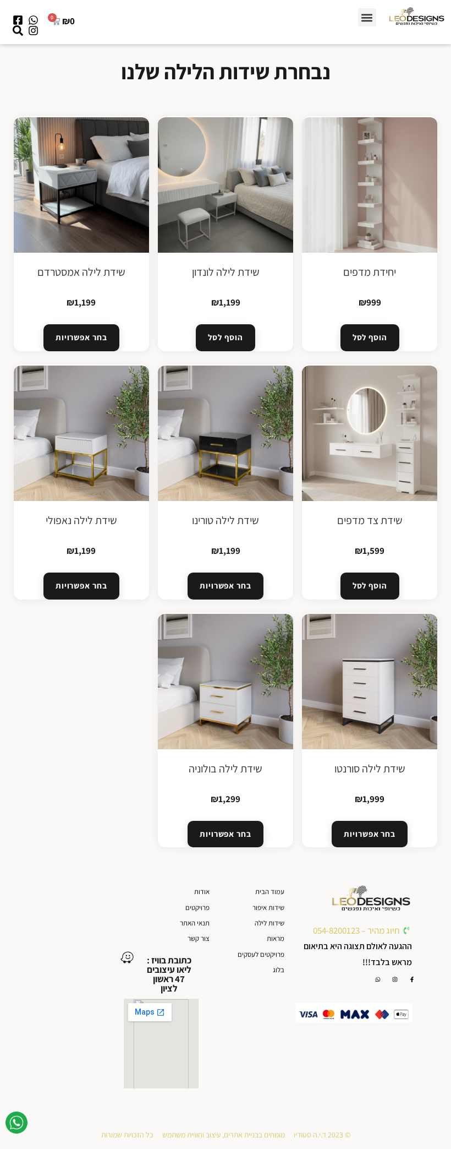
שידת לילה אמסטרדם (81, 272)
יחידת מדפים (369, 272)
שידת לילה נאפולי (81, 520)
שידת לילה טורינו (225, 520)
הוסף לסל (370, 337)
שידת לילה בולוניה (225, 768)
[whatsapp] (17, 1125)
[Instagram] (395, 979)
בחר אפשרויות (81, 337)
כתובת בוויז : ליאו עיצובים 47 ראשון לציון (169, 974)
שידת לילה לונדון (226, 272)
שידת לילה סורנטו (369, 768)
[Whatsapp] (378, 979)
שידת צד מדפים (370, 520)
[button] (367, 17)
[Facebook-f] (412, 979)
